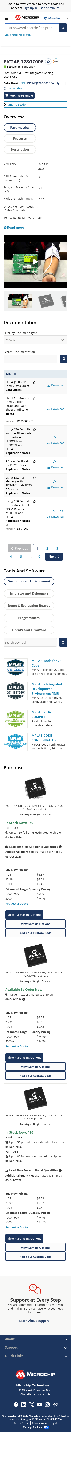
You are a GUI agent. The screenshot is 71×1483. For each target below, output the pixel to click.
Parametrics (19, 127)
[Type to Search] (63, 359)
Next (52, 556)
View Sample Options (35, 924)
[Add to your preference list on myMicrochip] (48, 61)
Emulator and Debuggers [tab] (29, 593)
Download (57, 385)
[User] (54, 18)
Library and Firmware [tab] (29, 630)
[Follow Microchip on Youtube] (39, 1405)
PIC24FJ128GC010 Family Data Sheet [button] (44, 83)
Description (20, 149)
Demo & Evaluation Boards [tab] (29, 605)
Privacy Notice (40, 1423)
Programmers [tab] (29, 618)
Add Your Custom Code (35, 933)
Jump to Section (17, 104)
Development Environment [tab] (29, 581)
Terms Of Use (21, 1423)
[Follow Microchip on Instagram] (47, 1406)
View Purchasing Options (24, 915)
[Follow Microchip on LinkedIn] (23, 1406)
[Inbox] (67, 18)
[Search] (63, 27)
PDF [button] (23, 83)
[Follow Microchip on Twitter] (31, 1406)
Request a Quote (16, 903)
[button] (13, 87)
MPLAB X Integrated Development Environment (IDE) (47, 689)
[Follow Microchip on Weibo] (55, 1405)
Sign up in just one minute (41, 8)
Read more (15, 227)
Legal (53, 1423)
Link (60, 437)
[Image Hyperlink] (27, 20)
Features (20, 138)
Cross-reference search (18, 34)
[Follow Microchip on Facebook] (15, 1406)
